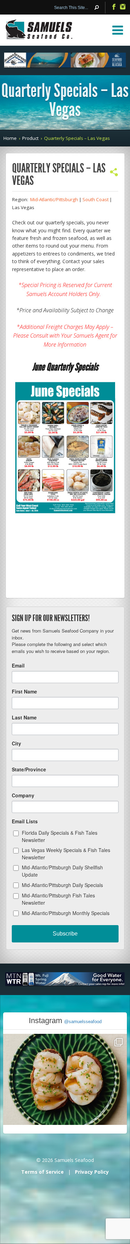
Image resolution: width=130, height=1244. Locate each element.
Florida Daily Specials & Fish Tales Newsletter (59, 836)
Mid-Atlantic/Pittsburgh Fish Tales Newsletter (58, 899)
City (16, 743)
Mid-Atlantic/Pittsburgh (54, 199)
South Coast (96, 199)
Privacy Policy (92, 1172)
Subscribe (65, 934)
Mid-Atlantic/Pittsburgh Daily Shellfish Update (62, 871)
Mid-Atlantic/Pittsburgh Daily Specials (62, 884)
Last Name (24, 717)
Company (23, 795)
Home (10, 138)
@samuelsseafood (83, 1021)
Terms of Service (42, 1172)
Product (30, 138)
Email (18, 665)
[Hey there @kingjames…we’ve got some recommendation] (65, 1095)
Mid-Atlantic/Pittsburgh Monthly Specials (66, 913)
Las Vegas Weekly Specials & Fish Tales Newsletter (66, 854)
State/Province (29, 769)
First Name (24, 691)
